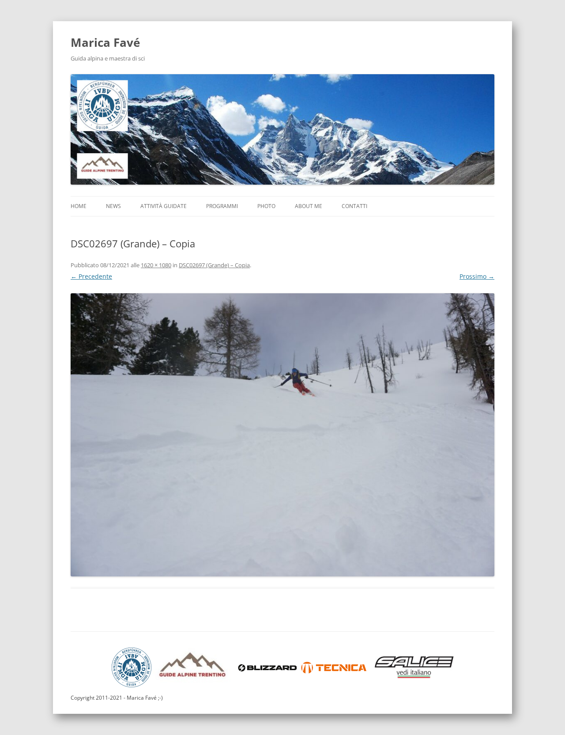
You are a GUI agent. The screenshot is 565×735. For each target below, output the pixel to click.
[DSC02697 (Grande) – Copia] (282, 434)
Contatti (354, 206)
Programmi (222, 206)
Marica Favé (105, 42)
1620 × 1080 (156, 265)
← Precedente (91, 276)
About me (308, 206)
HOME (79, 206)
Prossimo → (477, 276)
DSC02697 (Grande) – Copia (214, 265)
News (113, 206)
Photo (266, 206)
